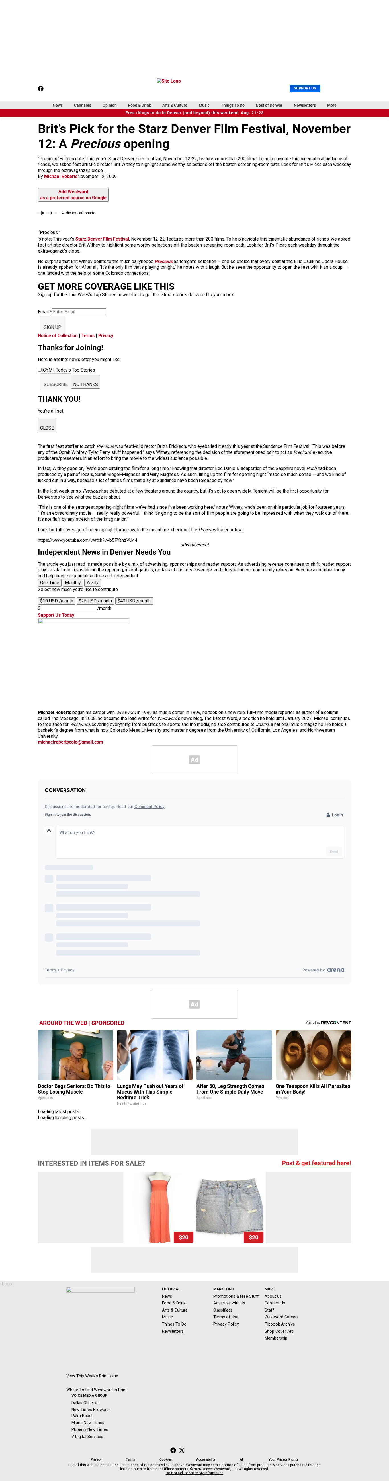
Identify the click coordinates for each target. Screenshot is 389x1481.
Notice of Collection (58, 335)
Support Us (305, 88)
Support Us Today (56, 615)
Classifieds (223, 1310)
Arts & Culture (174, 105)
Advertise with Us (229, 1303)
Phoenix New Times (89, 1429)
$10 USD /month (56, 601)
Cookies (165, 1459)
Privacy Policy (226, 1324)
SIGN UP (52, 327)
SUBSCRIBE (56, 384)
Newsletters (305, 105)
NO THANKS (85, 384)
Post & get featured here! (316, 1163)
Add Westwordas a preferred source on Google (73, 194)
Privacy (105, 335)
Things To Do (233, 105)
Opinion (110, 105)
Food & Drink (139, 105)
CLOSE (47, 428)
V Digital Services (87, 1436)
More (332, 105)
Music (204, 105)
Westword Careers (282, 1317)
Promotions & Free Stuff (236, 1296)
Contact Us (275, 1303)
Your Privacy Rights (283, 1459)
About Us (273, 1296)
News (58, 105)
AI (241, 1459)
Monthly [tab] (73, 582)
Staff (269, 1310)
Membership (276, 1338)
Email (45, 312)
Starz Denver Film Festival (102, 239)
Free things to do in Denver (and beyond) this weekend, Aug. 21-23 (195, 112)
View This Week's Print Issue (92, 1376)
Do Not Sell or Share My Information (195, 1473)
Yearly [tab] (93, 582)
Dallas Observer (85, 1402)
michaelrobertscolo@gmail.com (70, 742)
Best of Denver (269, 105)
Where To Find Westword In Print (96, 1390)
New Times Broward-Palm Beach (90, 1412)
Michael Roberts (60, 176)
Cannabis (82, 105)
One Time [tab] (49, 582)
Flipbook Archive (280, 1324)
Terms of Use (225, 1317)
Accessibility (205, 1459)
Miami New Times (87, 1422)
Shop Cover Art (279, 1331)
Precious (164, 261)
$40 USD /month (134, 601)
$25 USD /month (95, 601)
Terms (88, 335)
